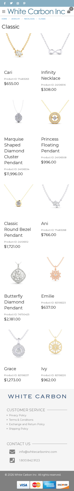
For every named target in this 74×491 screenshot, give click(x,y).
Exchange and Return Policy (27, 424)
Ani (44, 223)
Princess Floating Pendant (50, 144)
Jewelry (15, 19)
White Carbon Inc (26, 474)
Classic (42, 19)
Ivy (44, 368)
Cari (8, 72)
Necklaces (29, 19)
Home (4, 19)
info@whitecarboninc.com (38, 452)
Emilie (47, 296)
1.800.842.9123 (29, 460)
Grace (10, 368)
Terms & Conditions (21, 419)
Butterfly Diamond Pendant (14, 301)
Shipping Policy (18, 428)
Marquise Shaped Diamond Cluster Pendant (14, 150)
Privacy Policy (17, 415)
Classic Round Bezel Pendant (17, 229)
